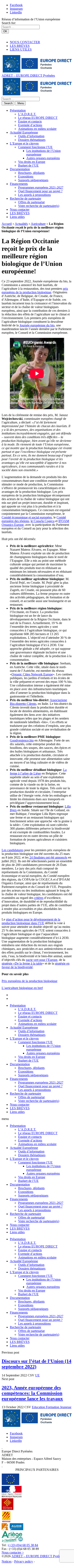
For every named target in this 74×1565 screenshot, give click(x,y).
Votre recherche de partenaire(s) (38, 206)
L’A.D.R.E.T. (27, 114)
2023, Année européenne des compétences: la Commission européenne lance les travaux (32, 1393)
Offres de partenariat (31, 202)
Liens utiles (17, 217)
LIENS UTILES (21, 49)
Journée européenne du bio (37, 325)
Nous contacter (19, 209)
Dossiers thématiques (31, 139)
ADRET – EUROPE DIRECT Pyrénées (28, 75)
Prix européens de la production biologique (29, 981)
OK (5, 31)
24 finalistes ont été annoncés (48, 857)
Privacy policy (23, 1561)
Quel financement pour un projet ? (40, 191)
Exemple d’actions (30, 125)
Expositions (25, 176)
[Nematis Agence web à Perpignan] (45, 1561)
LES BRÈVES (20, 46)
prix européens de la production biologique (35, 290)
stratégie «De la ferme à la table (22, 963)
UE (37, 1375)
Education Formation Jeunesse (51, 1407)
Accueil (7, 223)
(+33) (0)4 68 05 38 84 (23, 1545)
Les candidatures (12, 850)
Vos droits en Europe (31, 162)
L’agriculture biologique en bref (22, 988)
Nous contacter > (13, 1552)
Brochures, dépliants (31, 173)
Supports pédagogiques (33, 180)
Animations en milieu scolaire (37, 128)
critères (38, 898)
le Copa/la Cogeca (42, 521)
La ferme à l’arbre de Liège (38, 771)
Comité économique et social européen (27, 517)
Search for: (9, 23)
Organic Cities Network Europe (32, 674)
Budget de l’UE (28, 165)
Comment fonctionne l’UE (35, 147)
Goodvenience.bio (22, 740)
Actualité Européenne (24, 132)
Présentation (18, 110)
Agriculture (38, 223)
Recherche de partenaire (25, 198)
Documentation (20, 169)
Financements (19, 184)
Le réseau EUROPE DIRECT (38, 117)
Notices (7, 1561)
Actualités (21, 223)
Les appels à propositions (34, 195)
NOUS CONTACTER (25, 42)
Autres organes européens (43, 158)
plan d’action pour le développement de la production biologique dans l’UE (31, 921)
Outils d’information (31, 136)
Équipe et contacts (30, 121)
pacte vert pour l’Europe (41, 960)
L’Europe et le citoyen (24, 143)
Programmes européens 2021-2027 (40, 187)
